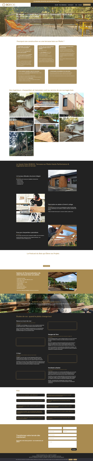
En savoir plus (46, 266)
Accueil (56, 5)
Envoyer (74, 449)
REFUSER (75, 459)
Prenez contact (20, 26)
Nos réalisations (63, 5)
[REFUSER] (91, 459)
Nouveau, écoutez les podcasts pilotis (47, 1)
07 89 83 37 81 (87, 4)
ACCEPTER (70, 459)
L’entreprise (70, 5)
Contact (80, 5)
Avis (76, 5)
